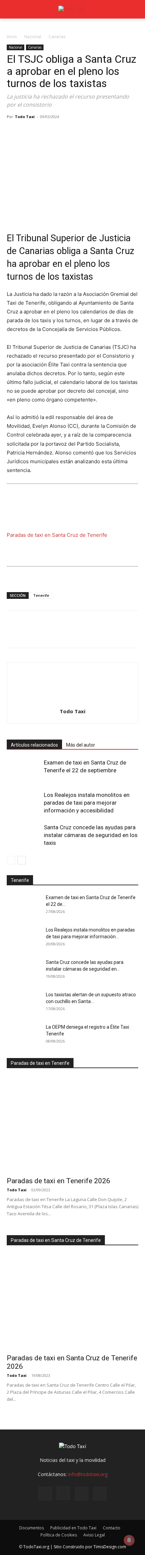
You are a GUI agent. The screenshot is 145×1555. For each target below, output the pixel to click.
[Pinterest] (44, 132)
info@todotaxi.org (88, 1474)
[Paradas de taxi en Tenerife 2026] (72, 1124)
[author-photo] (72, 702)
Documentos (31, 1528)
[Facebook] (13, 132)
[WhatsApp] (60, 132)
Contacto (111, 1528)
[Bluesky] (100, 1493)
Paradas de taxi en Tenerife (40, 1063)
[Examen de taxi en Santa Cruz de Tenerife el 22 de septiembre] (23, 770)
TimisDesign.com (109, 1547)
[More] (91, 132)
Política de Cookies (58, 1535)
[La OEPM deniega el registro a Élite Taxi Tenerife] (23, 1035)
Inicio (12, 36)
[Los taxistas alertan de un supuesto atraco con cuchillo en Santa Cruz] (23, 1003)
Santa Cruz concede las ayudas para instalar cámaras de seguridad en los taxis (91, 835)
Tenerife (41, 595)
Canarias (57, 36)
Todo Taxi (25, 116)
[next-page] (22, 860)
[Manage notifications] (129, 1540)
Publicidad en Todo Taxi (73, 1528)
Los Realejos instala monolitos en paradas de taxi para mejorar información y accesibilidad (86, 803)
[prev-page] (11, 860)
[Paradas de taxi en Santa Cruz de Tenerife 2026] (72, 1302)
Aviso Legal (94, 1535)
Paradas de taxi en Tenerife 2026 (58, 1181)
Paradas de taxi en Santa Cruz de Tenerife (57, 535)
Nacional (32, 36)
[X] (29, 132)
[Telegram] (75, 132)
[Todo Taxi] (72, 9)
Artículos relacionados (34, 745)
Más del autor (80, 745)
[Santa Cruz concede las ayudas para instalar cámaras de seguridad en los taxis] (23, 835)
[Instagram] (63, 1493)
